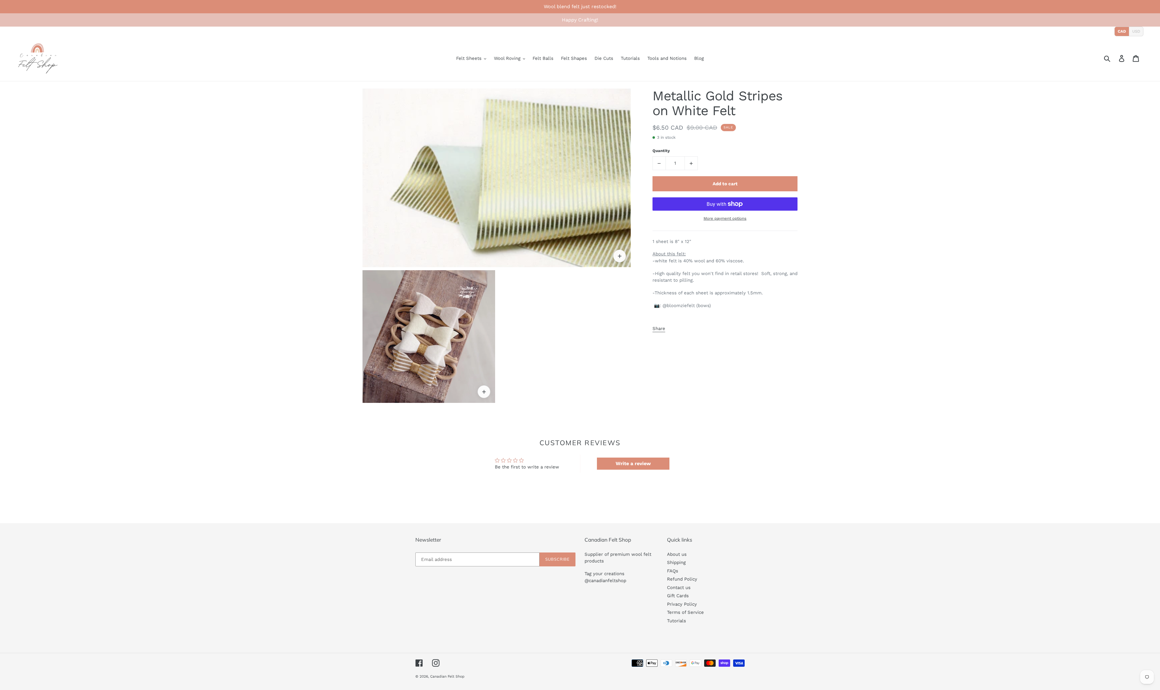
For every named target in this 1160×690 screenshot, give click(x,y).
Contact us (679, 587)
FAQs (672, 571)
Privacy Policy (682, 604)
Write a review (633, 463)
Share (658, 328)
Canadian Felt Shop (447, 676)
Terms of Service (685, 612)
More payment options (725, 218)
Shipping (676, 562)
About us (677, 554)
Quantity (661, 150)
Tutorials (676, 621)
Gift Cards (678, 595)
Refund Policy (682, 579)
